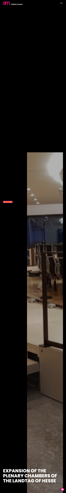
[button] (61, 3)
